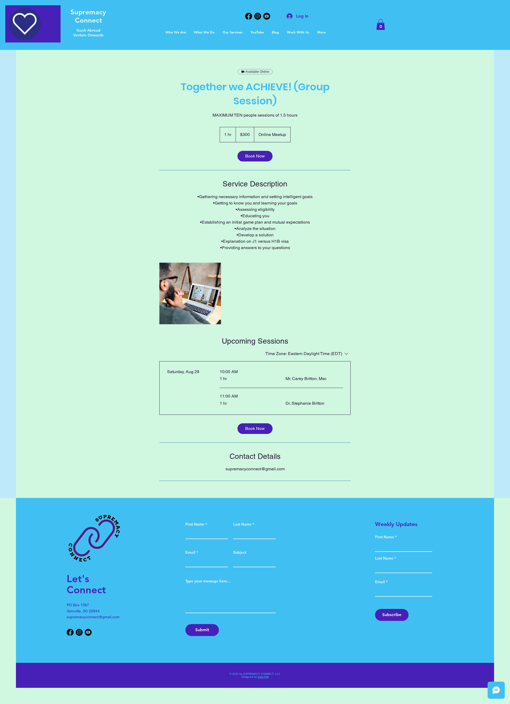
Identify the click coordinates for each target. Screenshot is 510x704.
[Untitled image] (190, 293)
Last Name (242, 524)
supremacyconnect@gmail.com (93, 617)
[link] (255, 156)
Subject (239, 552)
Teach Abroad (88, 30)
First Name (194, 524)
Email (190, 552)
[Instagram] (257, 16)
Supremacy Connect (88, 16)
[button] (298, 32)
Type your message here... (207, 581)
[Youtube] (266, 16)
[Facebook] (248, 16)
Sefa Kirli (263, 676)
